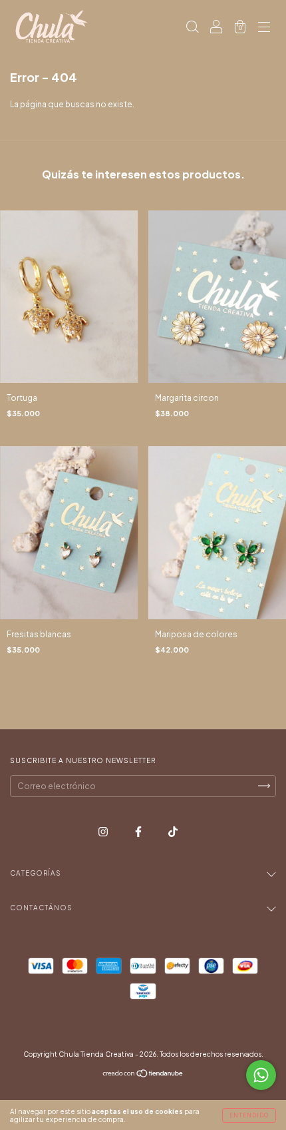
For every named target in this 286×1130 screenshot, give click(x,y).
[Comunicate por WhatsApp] (261, 1075)
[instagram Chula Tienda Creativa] (103, 831)
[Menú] (264, 28)
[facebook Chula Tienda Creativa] (139, 831)
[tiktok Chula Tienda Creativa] (173, 831)
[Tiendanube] (143, 1075)
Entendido (249, 1115)
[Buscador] (192, 28)
